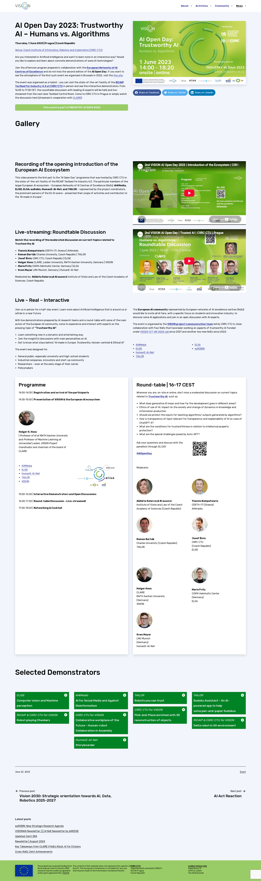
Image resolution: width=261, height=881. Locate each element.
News (239, 5)
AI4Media (141, 344)
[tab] (42, 700)
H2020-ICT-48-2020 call (154, 331)
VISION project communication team (190, 324)
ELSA (198, 344)
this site (118, 75)
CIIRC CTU (135, 866)
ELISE (139, 348)
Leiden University (197, 866)
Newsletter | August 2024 (30, 841)
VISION (25, 481)
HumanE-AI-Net (145, 352)
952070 (65, 873)
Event (243, 772)
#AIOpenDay (144, 453)
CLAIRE (77, 97)
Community (222, 5)
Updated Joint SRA (26, 836)
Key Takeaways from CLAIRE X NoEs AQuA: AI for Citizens (48, 846)
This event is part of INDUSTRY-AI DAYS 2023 (71, 107)
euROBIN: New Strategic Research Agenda (39, 826)
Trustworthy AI (158, 396)
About (184, 5)
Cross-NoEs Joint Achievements (33, 851)
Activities (202, 5)
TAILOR (140, 356)
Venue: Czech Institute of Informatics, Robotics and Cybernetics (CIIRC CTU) (58, 50)
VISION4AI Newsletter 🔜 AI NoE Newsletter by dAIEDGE (47, 831)
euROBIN (200, 348)
